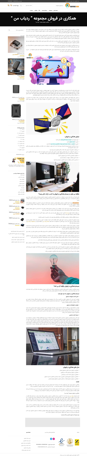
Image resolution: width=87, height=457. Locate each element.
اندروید (23, 129)
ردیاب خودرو (72, 1)
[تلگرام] (51, 439)
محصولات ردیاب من (31, 221)
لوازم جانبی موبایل (21, 194)
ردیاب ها (67, 213)
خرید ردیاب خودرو (27, 438)
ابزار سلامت (22, 175)
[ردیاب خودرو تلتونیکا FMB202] (22, 208)
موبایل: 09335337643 (20, 154)
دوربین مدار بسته (21, 137)
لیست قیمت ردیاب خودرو (25, 445)
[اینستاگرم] (54, 439)
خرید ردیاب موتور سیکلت (26, 450)
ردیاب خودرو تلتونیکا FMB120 (14, 212)
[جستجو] (21, 5)
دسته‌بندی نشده (21, 133)
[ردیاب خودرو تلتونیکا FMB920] (22, 202)
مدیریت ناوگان (21, 149)
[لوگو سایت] (72, 5)
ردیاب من (72, 396)
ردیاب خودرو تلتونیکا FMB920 (14, 200)
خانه (51, 22)
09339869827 (10, 1)
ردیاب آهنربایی (77, 1)
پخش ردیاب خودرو (27, 448)
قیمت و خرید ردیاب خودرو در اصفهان (17, 242)
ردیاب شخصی (67, 1)
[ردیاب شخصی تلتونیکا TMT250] (22, 225)
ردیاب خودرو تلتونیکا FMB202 (14, 206)
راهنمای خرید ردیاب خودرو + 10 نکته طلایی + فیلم (16, 234)
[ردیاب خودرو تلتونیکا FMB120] (22, 214)
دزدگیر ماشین (22, 181)
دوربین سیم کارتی (21, 185)
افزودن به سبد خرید (20, 57)
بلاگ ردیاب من (46, 221)
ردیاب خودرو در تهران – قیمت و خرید (17, 239)
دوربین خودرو (21, 135)
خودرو (23, 131)
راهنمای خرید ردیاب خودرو (25, 443)
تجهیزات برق (22, 179)
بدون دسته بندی (21, 177)
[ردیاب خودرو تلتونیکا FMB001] (22, 219)
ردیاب (23, 139)
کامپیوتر (23, 147)
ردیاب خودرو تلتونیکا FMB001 (14, 218)
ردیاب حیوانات (21, 141)
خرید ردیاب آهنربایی (26, 440)
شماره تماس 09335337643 (17, 1)
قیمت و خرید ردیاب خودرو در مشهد (18, 237)
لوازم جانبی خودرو (21, 192)
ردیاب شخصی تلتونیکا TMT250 (14, 223)
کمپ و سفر (22, 190)
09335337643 (44, 444)
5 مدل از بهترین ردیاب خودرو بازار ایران (17, 231)
